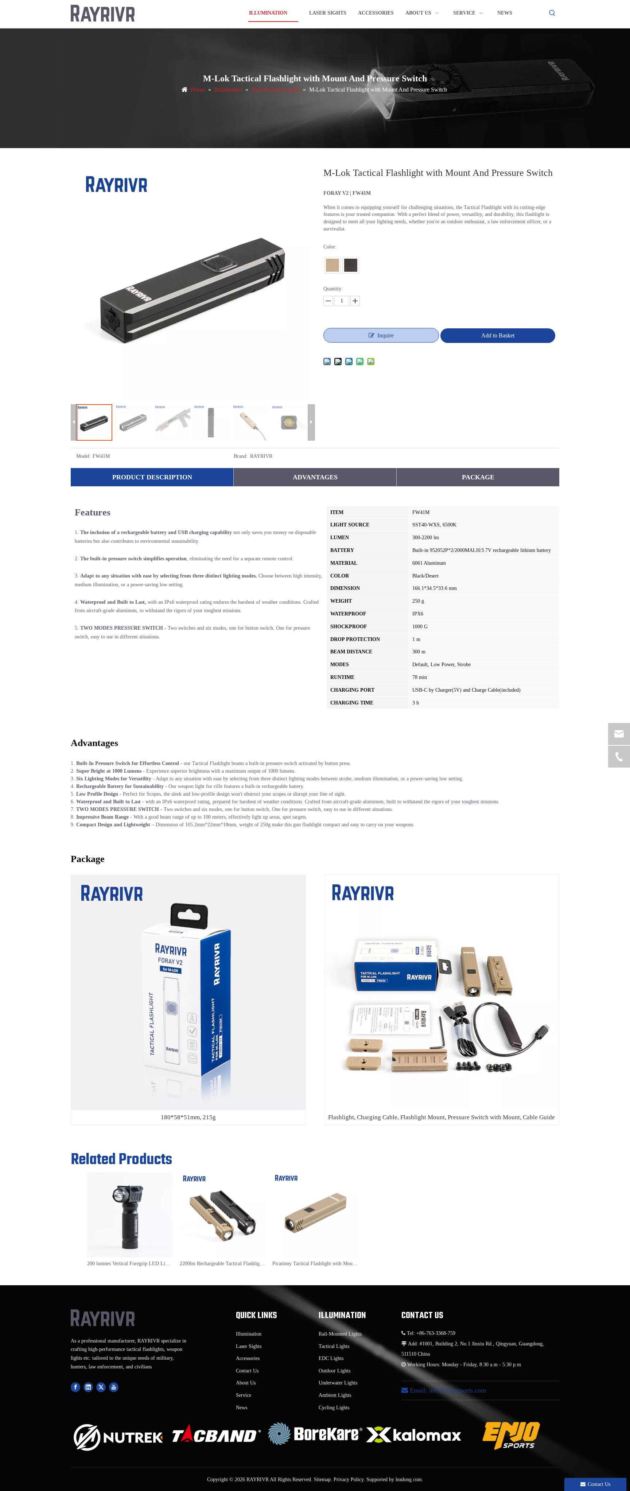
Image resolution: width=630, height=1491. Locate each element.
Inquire (385, 335)
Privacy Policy (348, 1479)
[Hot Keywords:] (552, 13)
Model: (83, 456)
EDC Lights (331, 1358)
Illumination (248, 1334)
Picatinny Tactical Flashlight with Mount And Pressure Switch (315, 1263)
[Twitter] (101, 1387)
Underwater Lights (338, 1383)
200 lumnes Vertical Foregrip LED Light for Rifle (129, 1263)
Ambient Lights (335, 1395)
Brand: (241, 456)
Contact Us (247, 1371)
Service (243, 1395)
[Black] (350, 265)
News (241, 1407)
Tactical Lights (334, 1346)
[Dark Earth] (332, 265)
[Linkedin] (88, 1387)
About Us (246, 1383)
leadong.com (409, 1479)
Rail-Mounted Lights (340, 1334)
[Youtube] (113, 1387)
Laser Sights (248, 1346)
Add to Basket (497, 335)
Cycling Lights (334, 1407)
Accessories (248, 1358)
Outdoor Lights (334, 1371)
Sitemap (322, 1479)
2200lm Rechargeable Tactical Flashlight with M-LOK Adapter (222, 1263)
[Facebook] (75, 1387)
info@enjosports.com (457, 1390)
